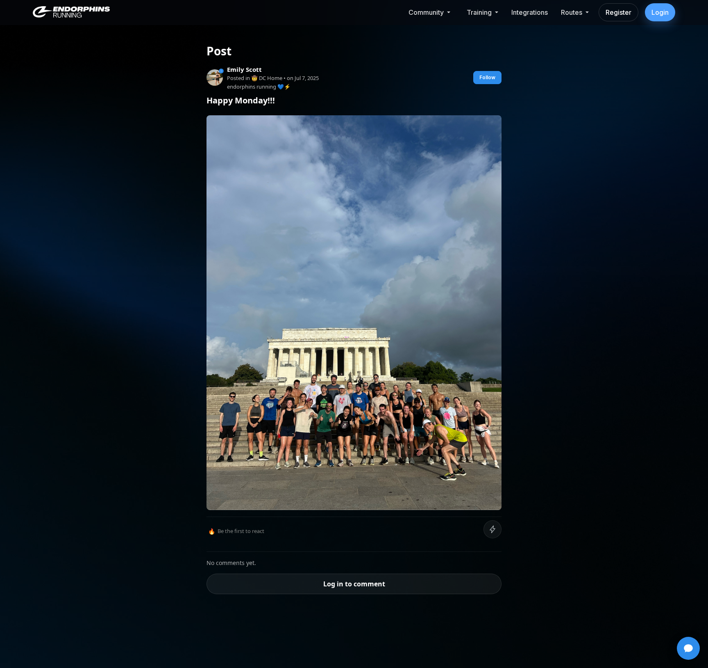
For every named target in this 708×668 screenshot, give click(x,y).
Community (426, 12)
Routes (571, 12)
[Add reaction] (492, 529)
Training (479, 12)
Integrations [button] (529, 12)
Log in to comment (354, 583)
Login (660, 12)
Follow (487, 77)
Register (618, 12)
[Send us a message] (688, 648)
